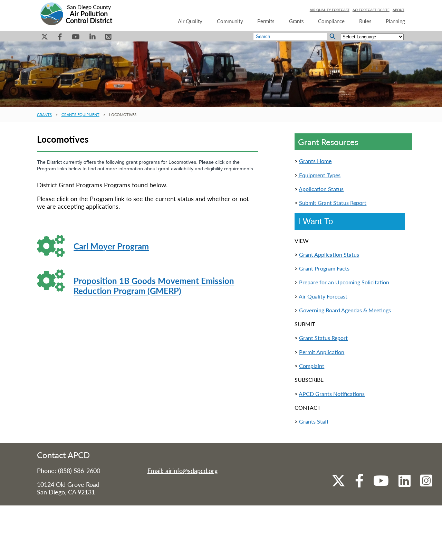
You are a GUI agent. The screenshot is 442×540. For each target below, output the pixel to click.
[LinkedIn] (92, 38)
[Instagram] (108, 38)
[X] (44, 38)
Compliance (331, 21)
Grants (296, 21)
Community (230, 21)
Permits (266, 21)
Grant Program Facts (324, 268)
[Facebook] (60, 38)
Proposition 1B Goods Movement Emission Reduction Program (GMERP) (154, 286)
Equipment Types (319, 175)
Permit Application (321, 352)
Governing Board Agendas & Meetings (345, 310)
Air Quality (190, 21)
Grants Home (315, 161)
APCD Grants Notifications (332, 393)
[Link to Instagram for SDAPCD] (426, 485)
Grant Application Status (329, 254)
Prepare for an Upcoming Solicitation (344, 282)
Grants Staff (314, 421)
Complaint (311, 365)
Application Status (321, 189)
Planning (395, 21)
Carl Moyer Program (111, 246)
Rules (365, 21)
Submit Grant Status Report (332, 202)
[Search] (332, 36)
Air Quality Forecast (323, 296)
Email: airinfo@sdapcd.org (182, 470)
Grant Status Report (323, 337)
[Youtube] (76, 38)
